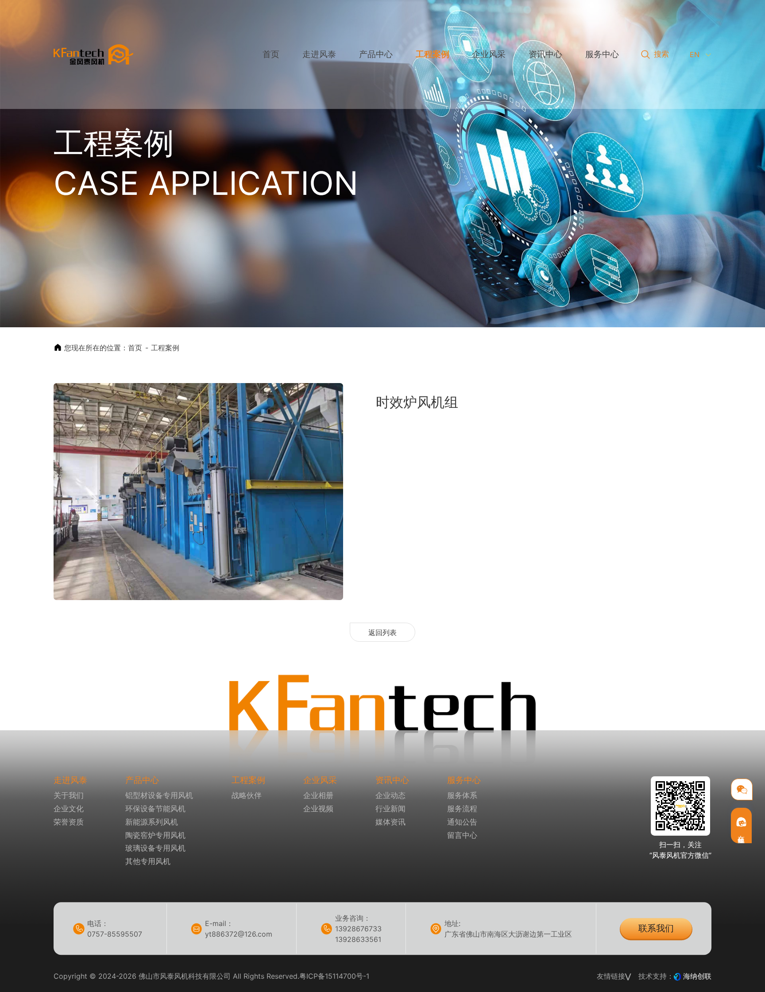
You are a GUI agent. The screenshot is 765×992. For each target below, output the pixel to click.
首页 (135, 347)
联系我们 (656, 928)
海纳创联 (697, 976)
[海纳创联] (678, 976)
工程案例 (165, 347)
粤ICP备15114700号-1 (334, 976)
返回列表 (382, 632)
